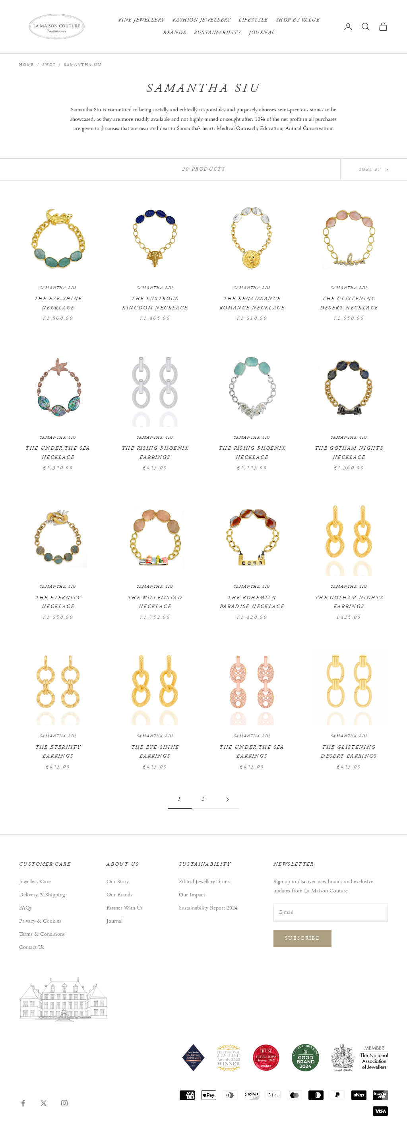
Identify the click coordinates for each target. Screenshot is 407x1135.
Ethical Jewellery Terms (204, 881)
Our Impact (192, 894)
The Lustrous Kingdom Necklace (155, 303)
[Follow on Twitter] (44, 1103)
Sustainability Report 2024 (208, 907)
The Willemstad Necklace (155, 602)
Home (26, 65)
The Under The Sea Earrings (251, 752)
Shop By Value (298, 20)
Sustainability (217, 32)
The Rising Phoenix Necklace (252, 453)
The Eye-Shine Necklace (58, 303)
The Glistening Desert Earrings (349, 752)
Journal (262, 32)
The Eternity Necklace (58, 602)
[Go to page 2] (227, 799)
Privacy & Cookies (40, 921)
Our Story (118, 881)
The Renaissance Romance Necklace (252, 303)
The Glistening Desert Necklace (349, 303)
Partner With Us (125, 907)
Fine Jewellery (141, 20)
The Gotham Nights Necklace (349, 453)
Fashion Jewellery (201, 20)
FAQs (25, 907)
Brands (174, 32)
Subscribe (302, 938)
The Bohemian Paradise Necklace (252, 602)
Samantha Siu (83, 65)
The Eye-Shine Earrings (155, 752)
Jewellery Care (35, 881)
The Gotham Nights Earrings (349, 602)
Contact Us (31, 947)
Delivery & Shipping (42, 894)
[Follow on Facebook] (23, 1103)
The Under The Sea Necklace (57, 453)
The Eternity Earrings (58, 752)
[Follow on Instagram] (64, 1103)
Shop (49, 65)
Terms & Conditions (42, 934)
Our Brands (119, 894)
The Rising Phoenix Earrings (155, 453)
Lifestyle (253, 20)
